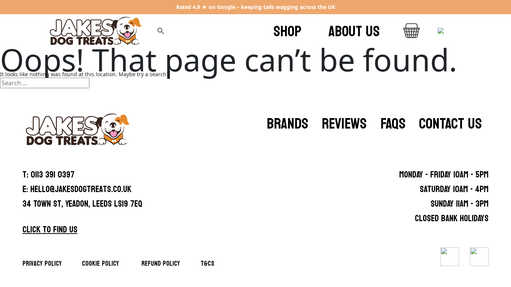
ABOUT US (354, 31)
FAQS (393, 123)
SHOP (287, 31)
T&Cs (207, 263)
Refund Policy (160, 263)
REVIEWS (344, 123)
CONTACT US (450, 123)
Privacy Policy (42, 263)
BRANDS (287, 123)
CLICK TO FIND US (49, 230)
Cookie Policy (100, 263)
